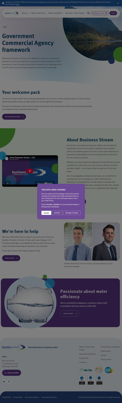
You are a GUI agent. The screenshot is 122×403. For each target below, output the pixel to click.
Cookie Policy (48, 200)
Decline (57, 213)
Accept (46, 213)
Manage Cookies (71, 213)
